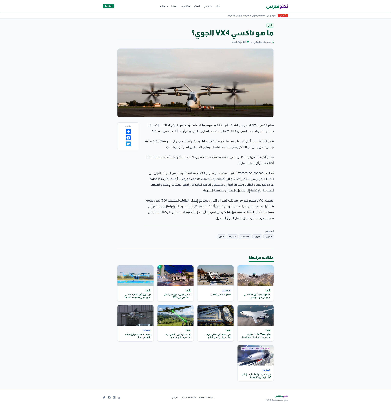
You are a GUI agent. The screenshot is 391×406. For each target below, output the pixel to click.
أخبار (218, 6)
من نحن (175, 397)
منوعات (164, 6)
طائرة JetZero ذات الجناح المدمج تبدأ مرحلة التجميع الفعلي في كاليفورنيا (256, 337)
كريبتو (197, 6)
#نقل (221, 237)
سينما (174, 6)
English (108, 6)
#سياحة (232, 237)
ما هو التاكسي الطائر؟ (221, 294)
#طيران (268, 237)
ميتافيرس (185, 6)
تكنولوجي (207, 6)
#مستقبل (245, 237)
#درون (257, 237)
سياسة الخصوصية (206, 397)
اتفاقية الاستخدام (189, 397)
